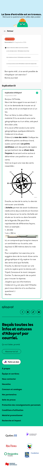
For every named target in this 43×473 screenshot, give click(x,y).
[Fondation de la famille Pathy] (32, 436)
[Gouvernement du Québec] (11, 436)
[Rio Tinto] (11, 446)
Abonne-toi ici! (11, 352)
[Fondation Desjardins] (11, 455)
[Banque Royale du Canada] (32, 455)
